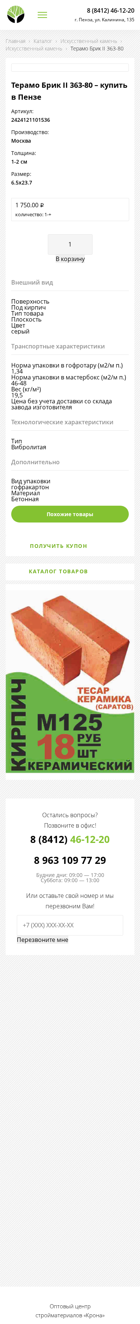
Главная (15, 40)
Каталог (43, 40)
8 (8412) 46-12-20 (110, 10)
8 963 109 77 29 (70, 860)
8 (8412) (70, 839)
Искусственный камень (88, 40)
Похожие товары (70, 514)
